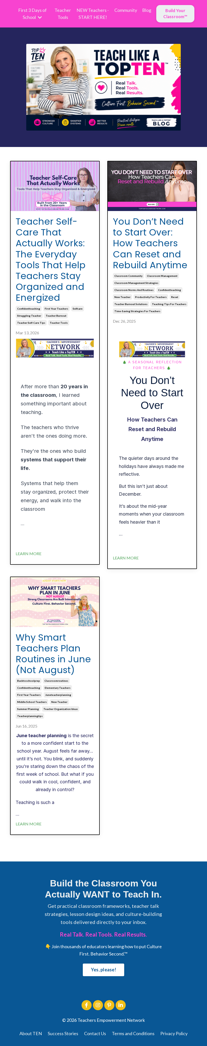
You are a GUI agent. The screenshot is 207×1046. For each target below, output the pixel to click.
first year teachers (56, 308)
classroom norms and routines (133, 289)
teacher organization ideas (60, 708)
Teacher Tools (63, 13)
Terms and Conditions (133, 1033)
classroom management (162, 275)
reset (174, 296)
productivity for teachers (151, 296)
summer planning (28, 708)
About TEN (30, 1033)
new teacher (122, 296)
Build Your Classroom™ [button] (175, 13)
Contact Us (95, 1033)
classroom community (128, 275)
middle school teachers (32, 701)
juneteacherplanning (58, 694)
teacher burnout (56, 315)
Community (125, 10)
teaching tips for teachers (169, 304)
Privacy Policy (174, 1033)
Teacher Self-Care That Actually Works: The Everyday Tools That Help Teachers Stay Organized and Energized (51, 259)
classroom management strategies (136, 282)
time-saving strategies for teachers (137, 311)
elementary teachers (57, 687)
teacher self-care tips (31, 322)
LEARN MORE (28, 553)
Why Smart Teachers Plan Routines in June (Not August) (53, 654)
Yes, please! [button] (103, 969)
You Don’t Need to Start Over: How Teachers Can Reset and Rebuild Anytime (150, 243)
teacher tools (59, 322)
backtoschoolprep (28, 680)
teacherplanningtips (30, 716)
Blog (146, 10)
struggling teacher (29, 315)
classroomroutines (56, 680)
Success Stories (63, 1033)
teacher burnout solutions (130, 304)
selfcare (78, 308)
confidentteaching (28, 308)
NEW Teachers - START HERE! (92, 13)
